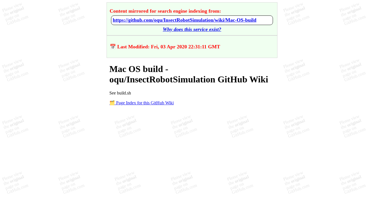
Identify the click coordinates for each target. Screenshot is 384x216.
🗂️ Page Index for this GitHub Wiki (141, 102)
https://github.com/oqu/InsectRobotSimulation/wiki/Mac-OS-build (184, 20)
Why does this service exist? (192, 29)
